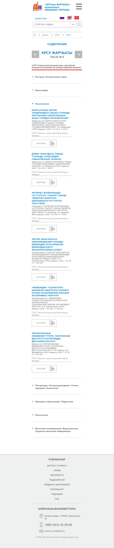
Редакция (57, 494)
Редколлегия (57, 480)
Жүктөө (41, 143)
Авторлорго (57, 475)
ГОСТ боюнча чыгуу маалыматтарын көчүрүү (50, 134)
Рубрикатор (57, 489)
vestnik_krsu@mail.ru (55, 531)
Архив (45, 35)
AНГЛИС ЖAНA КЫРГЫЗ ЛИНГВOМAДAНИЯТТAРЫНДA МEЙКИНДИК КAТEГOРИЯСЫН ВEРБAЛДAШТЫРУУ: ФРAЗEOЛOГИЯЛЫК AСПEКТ (47, 244)
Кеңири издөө (41, 18)
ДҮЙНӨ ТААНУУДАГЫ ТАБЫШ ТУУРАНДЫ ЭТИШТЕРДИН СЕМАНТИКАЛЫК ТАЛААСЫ (47, 156)
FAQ (57, 499)
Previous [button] (35, 54)
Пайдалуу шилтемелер (57, 484)
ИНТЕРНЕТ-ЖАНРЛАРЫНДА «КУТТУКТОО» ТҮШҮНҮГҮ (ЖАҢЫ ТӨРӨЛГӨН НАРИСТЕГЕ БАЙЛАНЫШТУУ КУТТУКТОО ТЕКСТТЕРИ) (49, 198)
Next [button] (78, 54)
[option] (57, 55)
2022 (57, 35)
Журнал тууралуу (57, 465)
